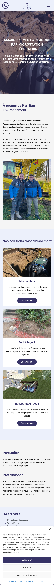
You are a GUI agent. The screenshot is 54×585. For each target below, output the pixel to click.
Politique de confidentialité (35, 581)
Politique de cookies (15, 581)
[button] (49, 529)
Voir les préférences (27, 575)
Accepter (27, 560)
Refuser (27, 567)
